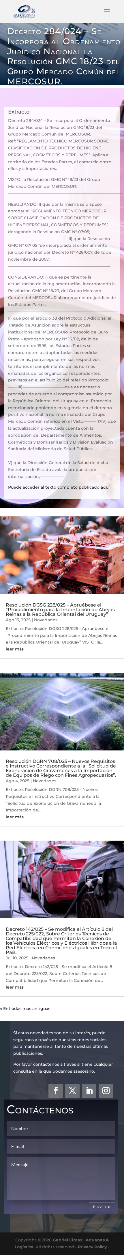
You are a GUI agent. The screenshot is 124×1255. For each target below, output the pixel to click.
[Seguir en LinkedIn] (89, 1091)
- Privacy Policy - (92, 1246)
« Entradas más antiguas (25, 1008)
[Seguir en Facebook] (55, 1091)
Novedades (45, 619)
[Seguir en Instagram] (106, 1091)
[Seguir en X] (72, 1091)
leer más (15, 649)
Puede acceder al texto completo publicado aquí (59, 487)
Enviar (102, 1206)
